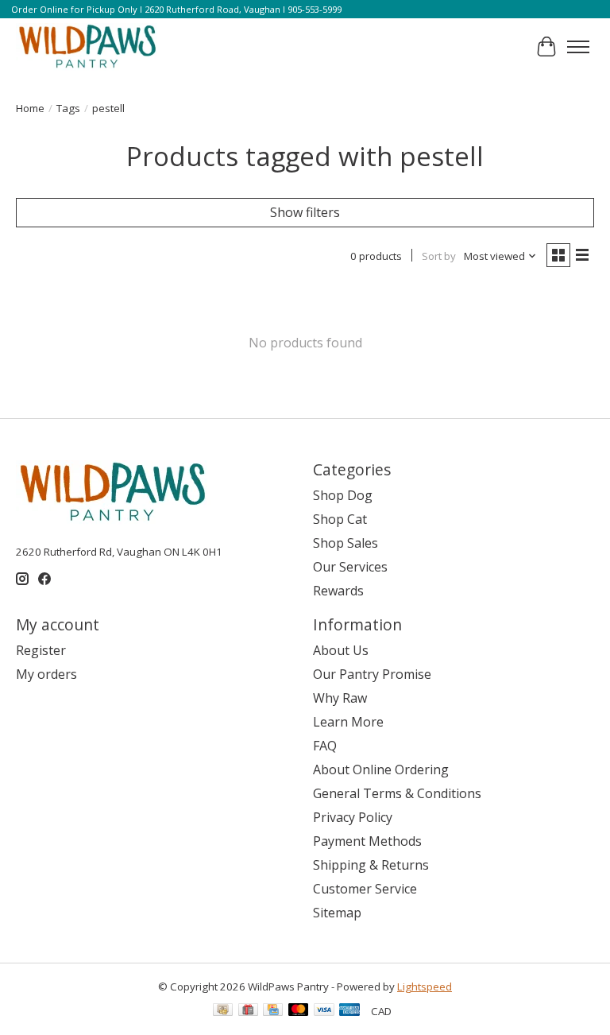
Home (30, 108)
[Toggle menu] (578, 47)
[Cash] (223, 1011)
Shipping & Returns (371, 865)
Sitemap (337, 912)
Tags (68, 108)
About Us (341, 650)
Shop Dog (343, 495)
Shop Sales (345, 543)
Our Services (350, 567)
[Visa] (324, 1011)
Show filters (305, 212)
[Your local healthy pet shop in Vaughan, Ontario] (88, 47)
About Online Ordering (381, 769)
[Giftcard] (248, 1011)
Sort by (439, 256)
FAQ (325, 745)
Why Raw (340, 698)
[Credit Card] (273, 1011)
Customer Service (365, 888)
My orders (46, 674)
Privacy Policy (352, 817)
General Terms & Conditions (397, 793)
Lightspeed (424, 986)
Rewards (338, 590)
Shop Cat (340, 519)
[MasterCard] (298, 1011)
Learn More (348, 722)
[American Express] (349, 1011)
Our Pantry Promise (372, 674)
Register (41, 650)
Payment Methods (367, 841)
